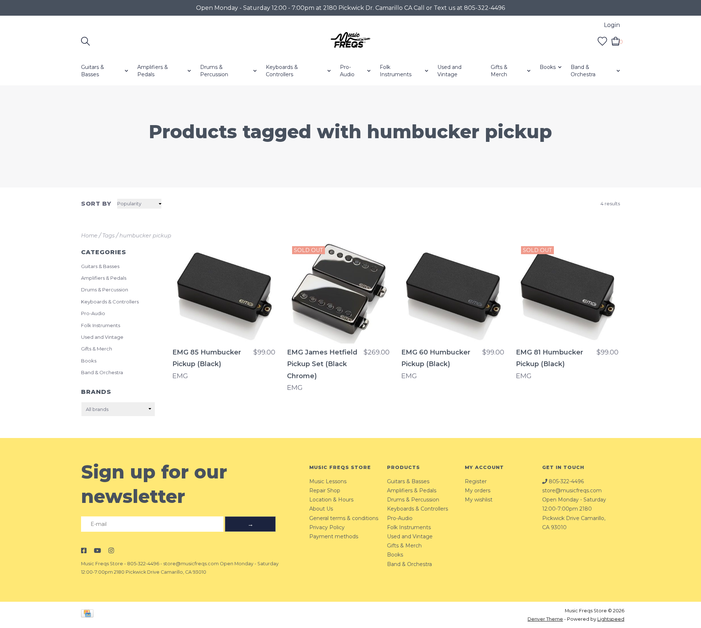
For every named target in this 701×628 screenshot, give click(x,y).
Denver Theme (545, 619)
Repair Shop (324, 490)
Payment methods (333, 536)
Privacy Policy (327, 527)
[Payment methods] (88, 614)
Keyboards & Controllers (282, 71)
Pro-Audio (347, 71)
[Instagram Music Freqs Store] (111, 551)
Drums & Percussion (214, 71)
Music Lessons (327, 481)
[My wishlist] (602, 41)
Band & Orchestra (583, 71)
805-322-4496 (143, 563)
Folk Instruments (395, 71)
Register (476, 481)
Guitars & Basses (92, 71)
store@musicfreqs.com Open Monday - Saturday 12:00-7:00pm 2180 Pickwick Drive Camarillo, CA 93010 (574, 509)
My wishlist (479, 499)
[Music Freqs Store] (350, 41)
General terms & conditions (343, 518)
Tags (108, 235)
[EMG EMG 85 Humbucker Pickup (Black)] (223, 292)
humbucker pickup (145, 235)
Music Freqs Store (102, 563)
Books (548, 67)
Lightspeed (610, 619)
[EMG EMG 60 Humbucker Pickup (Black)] (452, 292)
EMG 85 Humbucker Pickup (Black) (206, 358)
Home (89, 235)
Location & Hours (331, 499)
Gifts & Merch (499, 71)
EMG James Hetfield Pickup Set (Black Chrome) (322, 364)
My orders (477, 490)
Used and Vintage (449, 71)
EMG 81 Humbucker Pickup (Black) (549, 358)
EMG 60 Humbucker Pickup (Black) (435, 358)
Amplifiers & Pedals (152, 71)
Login (612, 25)
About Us (321, 508)
